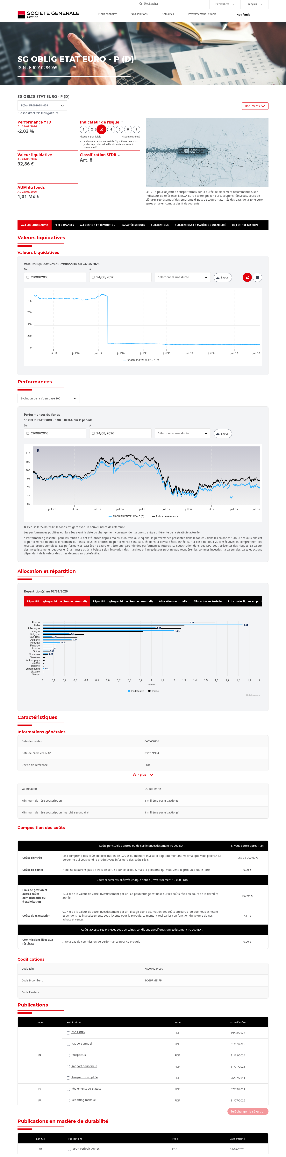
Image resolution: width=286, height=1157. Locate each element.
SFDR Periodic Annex (86, 1148)
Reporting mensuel (84, 1100)
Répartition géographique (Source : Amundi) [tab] (57, 601)
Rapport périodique (84, 1066)
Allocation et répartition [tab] (97, 225)
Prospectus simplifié (84, 1077)
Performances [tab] (64, 225)
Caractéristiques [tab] (133, 225)
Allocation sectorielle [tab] (173, 601)
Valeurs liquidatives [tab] (34, 225)
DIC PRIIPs (78, 1032)
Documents (252, 106)
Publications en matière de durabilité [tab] (200, 225)
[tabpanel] (143, 658)
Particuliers (222, 4)
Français (252, 4)
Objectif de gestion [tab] (245, 225)
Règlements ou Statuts (86, 1088)
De (25, 269)
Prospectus (78, 1055)
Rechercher (151, 3)
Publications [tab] (160, 225)
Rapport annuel (81, 1043)
